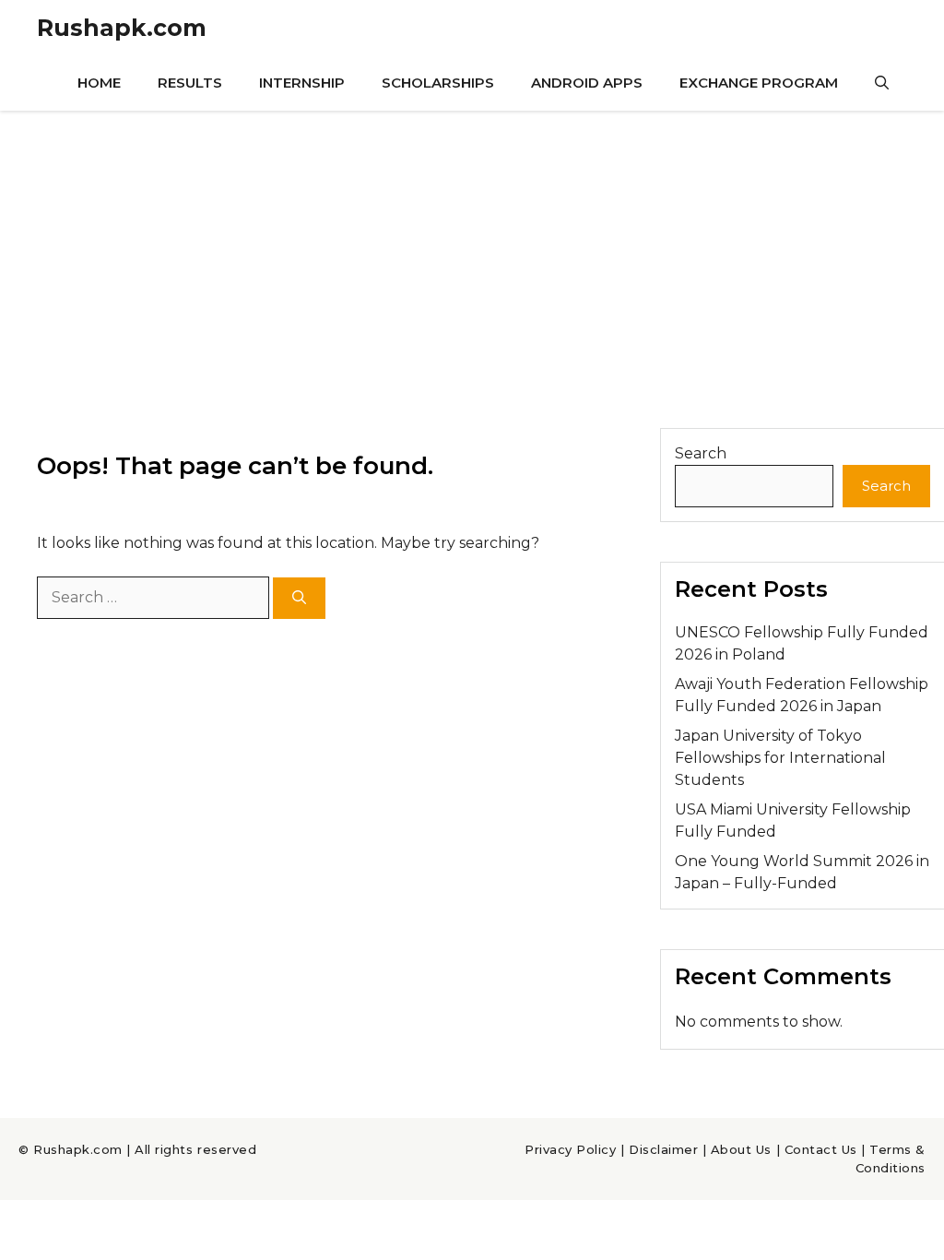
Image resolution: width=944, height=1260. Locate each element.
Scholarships (438, 82)
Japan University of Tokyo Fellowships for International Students (780, 758)
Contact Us (821, 1149)
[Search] (299, 598)
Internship (302, 82)
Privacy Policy (570, 1149)
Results (190, 82)
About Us (741, 1149)
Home (99, 82)
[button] (881, 83)
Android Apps (587, 82)
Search (700, 453)
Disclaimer (663, 1149)
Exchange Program (758, 82)
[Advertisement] (472, 249)
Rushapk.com (121, 28)
